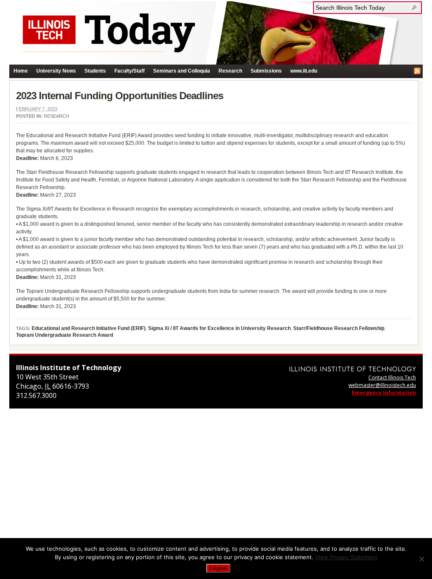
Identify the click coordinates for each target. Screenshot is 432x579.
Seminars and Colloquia (181, 71)
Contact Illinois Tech (392, 377)
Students (95, 71)
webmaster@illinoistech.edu (382, 385)
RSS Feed (417, 71)
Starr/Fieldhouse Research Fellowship (338, 328)
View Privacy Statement (346, 557)
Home (21, 71)
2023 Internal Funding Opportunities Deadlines (119, 95)
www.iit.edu (303, 71)
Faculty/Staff (129, 71)
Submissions (266, 71)
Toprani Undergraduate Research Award (64, 335)
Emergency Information (384, 392)
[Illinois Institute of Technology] (352, 368)
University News (56, 71)
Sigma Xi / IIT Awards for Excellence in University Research (219, 328)
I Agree (218, 568)
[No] (421, 559)
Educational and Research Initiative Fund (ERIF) (89, 328)
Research (230, 71)
